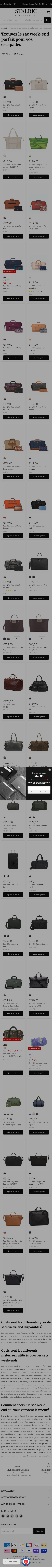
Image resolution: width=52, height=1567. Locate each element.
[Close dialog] (50, 770)
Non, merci (39, 794)
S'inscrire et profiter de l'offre (39, 792)
